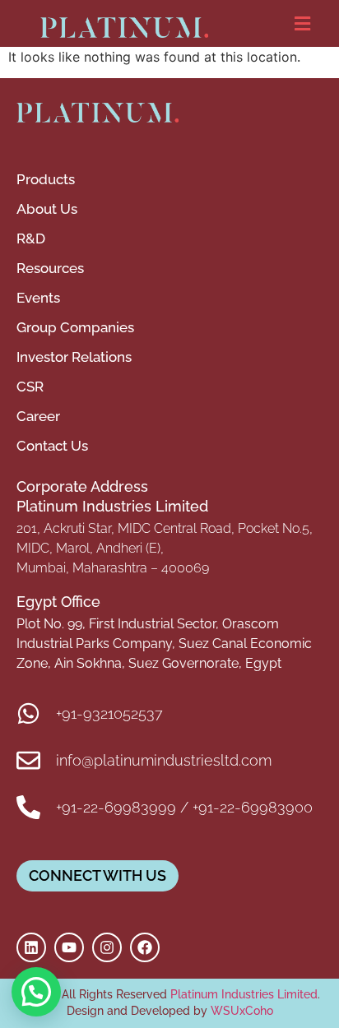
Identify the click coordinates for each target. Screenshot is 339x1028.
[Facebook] (145, 947)
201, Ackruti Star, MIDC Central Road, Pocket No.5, (164, 528)
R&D (30, 238)
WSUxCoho (242, 1010)
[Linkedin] (31, 947)
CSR (30, 386)
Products (45, 179)
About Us (46, 209)
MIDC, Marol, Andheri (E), (90, 548)
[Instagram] (107, 947)
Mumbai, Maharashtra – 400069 (112, 568)
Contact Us (52, 446)
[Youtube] (69, 947)
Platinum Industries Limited (242, 994)
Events (38, 297)
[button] (302, 23)
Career (38, 416)
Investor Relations (74, 357)
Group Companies (75, 327)
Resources (50, 268)
